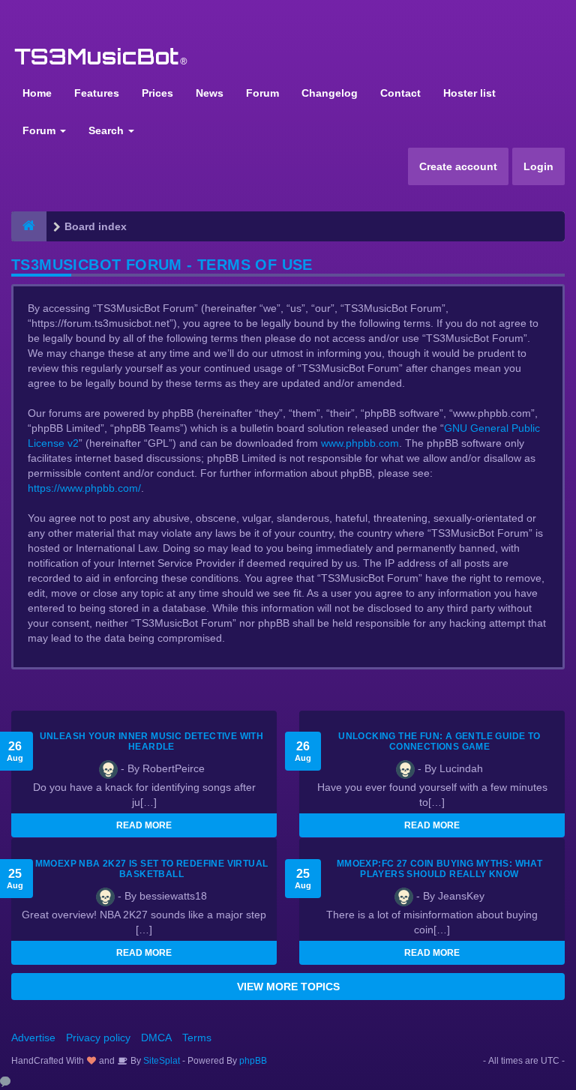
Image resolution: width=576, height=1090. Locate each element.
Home (37, 93)
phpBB (253, 1061)
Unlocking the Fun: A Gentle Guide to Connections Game (439, 741)
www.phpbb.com (360, 443)
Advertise (33, 1038)
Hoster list (469, 93)
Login (539, 166)
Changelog (330, 93)
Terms (197, 1038)
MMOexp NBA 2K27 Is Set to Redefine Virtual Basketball (151, 868)
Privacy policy (98, 1038)
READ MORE (144, 825)
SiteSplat (160, 1061)
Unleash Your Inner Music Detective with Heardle (152, 741)
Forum (262, 93)
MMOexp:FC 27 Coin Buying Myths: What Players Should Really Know (439, 868)
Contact (400, 93)
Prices (157, 93)
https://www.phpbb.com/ (84, 488)
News (210, 93)
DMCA (156, 1038)
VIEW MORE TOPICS (288, 987)
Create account (458, 166)
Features (96, 93)
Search (107, 130)
